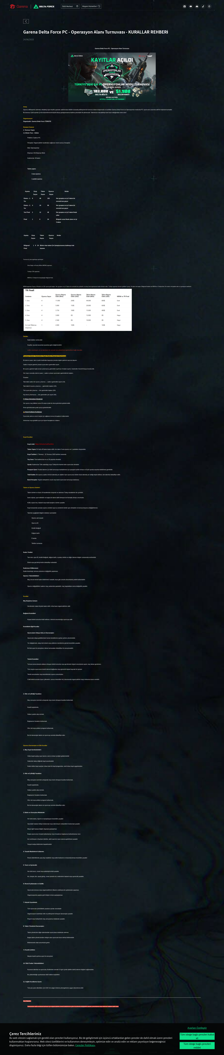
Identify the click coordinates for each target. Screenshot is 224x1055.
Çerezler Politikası (85, 1045)
